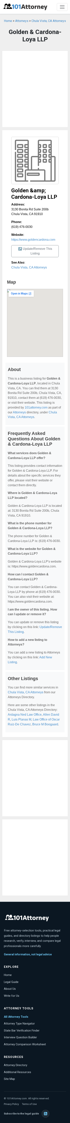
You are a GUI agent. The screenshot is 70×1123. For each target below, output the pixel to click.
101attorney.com (36, 407)
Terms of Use (29, 1104)
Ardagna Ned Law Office (25, 714)
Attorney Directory (15, 1065)
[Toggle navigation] (62, 7)
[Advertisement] (35, 89)
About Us (10, 989)
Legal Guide (11, 982)
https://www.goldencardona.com (33, 239)
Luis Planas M (21, 719)
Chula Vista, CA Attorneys (49, 21)
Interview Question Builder (20, 1037)
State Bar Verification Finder (21, 1030)
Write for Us (11, 996)
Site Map (9, 1079)
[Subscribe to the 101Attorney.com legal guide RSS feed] (45, 1114)
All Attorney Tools (16, 1016)
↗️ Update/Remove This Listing (35, 251)
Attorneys (21, 21)
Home (8, 21)
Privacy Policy (11, 1104)
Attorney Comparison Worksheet (25, 1044)
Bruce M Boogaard (45, 724)
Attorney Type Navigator (19, 1023)
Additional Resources (17, 1072)
